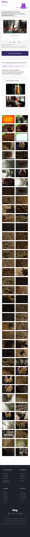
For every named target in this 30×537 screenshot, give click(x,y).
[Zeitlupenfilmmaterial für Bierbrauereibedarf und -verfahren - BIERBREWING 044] (21, 155)
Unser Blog (23, 497)
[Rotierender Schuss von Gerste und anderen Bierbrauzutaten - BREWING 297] (21, 308)
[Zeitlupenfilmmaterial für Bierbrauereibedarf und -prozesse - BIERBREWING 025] (21, 443)
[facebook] (8, 513)
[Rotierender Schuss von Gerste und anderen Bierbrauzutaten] (21, 218)
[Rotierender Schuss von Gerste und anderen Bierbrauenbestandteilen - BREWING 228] (21, 263)
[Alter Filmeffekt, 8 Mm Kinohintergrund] (21, 137)
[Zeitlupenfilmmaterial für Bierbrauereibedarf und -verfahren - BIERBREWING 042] (8, 164)
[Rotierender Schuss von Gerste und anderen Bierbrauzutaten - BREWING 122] (8, 263)
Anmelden (23, 7)
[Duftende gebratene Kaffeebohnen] (8, 137)
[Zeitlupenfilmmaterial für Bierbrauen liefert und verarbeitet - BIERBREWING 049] (21, 398)
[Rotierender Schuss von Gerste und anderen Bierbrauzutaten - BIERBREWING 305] (21, 335)
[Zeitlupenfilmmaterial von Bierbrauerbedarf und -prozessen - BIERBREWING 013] (21, 425)
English (5, 492)
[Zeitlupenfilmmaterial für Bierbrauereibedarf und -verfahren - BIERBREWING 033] (21, 191)
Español (5, 494)
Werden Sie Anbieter (6, 481)
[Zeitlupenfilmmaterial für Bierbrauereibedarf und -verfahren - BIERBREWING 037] (8, 173)
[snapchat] (19, 513)
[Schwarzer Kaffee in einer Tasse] (21, 128)
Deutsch (5, 499)
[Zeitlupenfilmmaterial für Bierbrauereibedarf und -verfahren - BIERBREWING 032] (21, 164)
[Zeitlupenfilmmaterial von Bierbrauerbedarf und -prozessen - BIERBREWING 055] (8, 380)
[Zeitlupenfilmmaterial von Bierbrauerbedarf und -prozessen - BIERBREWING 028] (8, 398)
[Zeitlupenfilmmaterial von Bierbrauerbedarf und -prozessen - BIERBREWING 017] (21, 380)
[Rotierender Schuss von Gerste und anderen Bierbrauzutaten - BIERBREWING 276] (8, 290)
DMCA (22, 480)
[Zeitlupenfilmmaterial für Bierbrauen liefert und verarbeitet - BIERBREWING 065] (21, 371)
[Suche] (23, 5)
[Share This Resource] (17, 38)
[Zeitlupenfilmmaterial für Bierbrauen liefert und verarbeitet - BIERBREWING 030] (8, 155)
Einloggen (18, 7)
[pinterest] (13, 513)
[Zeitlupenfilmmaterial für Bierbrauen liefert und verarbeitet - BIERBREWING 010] (21, 389)
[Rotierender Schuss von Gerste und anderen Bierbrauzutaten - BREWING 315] (8, 281)
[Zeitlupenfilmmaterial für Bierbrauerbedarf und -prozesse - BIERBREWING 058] (21, 173)
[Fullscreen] (25, 32)
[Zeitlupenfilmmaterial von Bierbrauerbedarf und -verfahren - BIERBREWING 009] (8, 452)
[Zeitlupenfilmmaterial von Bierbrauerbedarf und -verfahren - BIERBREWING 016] (8, 371)
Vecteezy (5, 476)
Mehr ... (5, 501)
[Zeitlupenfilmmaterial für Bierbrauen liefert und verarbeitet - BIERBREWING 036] (21, 182)
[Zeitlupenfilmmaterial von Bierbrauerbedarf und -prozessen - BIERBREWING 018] (8, 191)
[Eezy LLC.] (15, 510)
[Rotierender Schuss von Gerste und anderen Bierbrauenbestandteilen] (8, 308)
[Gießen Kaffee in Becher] (21, 119)
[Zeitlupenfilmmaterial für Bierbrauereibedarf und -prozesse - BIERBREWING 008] (21, 362)
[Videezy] (4, 2)
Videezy (5, 478)
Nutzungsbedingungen (8, 523)
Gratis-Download (16, 53)
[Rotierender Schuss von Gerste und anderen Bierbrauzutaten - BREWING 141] (8, 326)
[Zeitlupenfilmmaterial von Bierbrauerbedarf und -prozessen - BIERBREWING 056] (8, 389)
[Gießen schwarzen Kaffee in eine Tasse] (8, 128)
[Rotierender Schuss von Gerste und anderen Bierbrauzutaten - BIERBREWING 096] (21, 236)
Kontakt (22, 499)
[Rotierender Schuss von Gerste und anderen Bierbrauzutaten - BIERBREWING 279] (8, 200)
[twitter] (11, 513)
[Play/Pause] (4, 32)
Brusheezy (6, 473)
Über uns (22, 492)
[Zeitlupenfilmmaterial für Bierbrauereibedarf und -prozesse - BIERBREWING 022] (21, 452)
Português (6, 497)
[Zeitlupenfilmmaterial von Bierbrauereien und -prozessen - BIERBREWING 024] (8, 434)
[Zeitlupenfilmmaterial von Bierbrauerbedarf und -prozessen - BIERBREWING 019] (8, 443)
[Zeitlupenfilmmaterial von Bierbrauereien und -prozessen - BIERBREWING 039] (8, 407)
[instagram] (16, 513)
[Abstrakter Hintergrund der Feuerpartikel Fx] (8, 119)
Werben (22, 476)
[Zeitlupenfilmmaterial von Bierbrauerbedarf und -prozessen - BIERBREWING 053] (21, 416)
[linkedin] (21, 513)
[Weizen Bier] (15, 102)
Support (22, 478)
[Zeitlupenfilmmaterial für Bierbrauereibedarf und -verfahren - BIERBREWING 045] (21, 407)
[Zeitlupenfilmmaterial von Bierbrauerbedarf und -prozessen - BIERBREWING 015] (21, 434)
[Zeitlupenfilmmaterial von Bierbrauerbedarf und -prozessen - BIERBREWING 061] (8, 182)
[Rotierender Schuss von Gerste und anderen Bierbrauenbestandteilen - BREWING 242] (8, 218)
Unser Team (23, 494)
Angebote (22, 473)
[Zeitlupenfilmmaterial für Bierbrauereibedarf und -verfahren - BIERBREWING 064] (21, 146)
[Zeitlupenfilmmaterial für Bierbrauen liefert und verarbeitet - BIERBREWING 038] (8, 425)
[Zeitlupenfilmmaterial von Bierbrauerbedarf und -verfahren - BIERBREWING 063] (8, 416)
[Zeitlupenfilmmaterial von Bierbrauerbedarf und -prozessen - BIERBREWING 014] (8, 146)
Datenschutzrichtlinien (21, 523)
